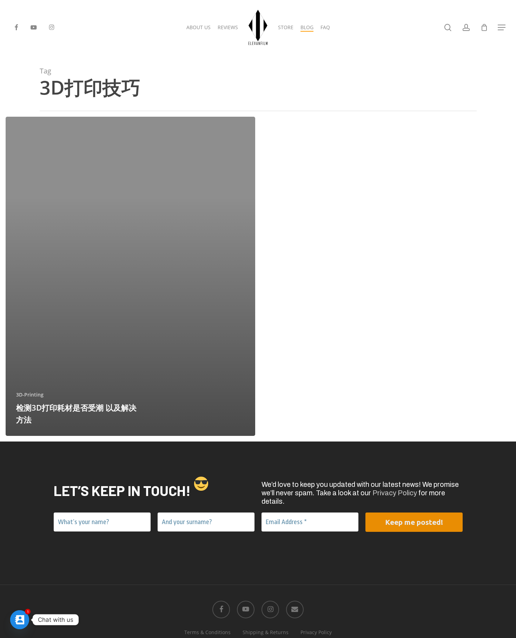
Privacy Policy (394, 493)
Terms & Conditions (207, 632)
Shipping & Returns (266, 632)
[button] (502, 27)
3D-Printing (30, 394)
